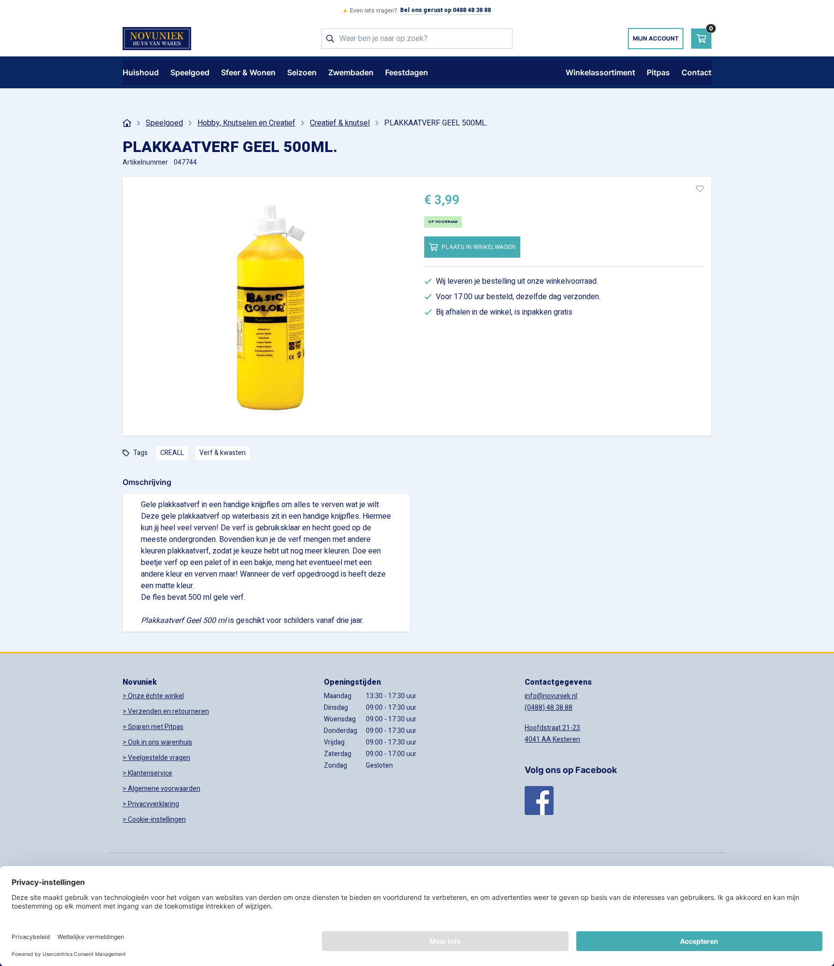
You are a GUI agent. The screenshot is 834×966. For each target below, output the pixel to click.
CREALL (172, 453)
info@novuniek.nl (551, 696)
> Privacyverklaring (151, 804)
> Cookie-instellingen (154, 819)
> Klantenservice (147, 773)
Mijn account (656, 38)
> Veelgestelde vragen (156, 758)
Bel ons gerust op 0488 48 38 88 (445, 10)
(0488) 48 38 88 (548, 708)
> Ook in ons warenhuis (157, 742)
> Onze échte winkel (153, 696)
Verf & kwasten (222, 453)
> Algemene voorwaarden (161, 789)
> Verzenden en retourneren (166, 711)
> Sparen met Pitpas (153, 727)
